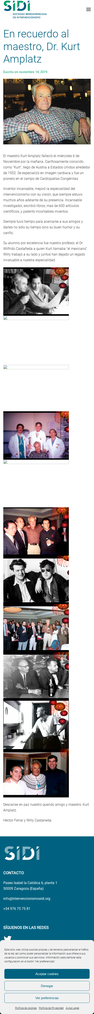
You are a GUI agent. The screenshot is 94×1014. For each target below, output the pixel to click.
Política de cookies (26, 1008)
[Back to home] (25, 9)
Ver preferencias (47, 998)
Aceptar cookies (47, 974)
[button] (88, 9)
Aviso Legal (72, 1008)
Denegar (47, 986)
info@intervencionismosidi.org (26, 899)
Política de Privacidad (51, 1008)
